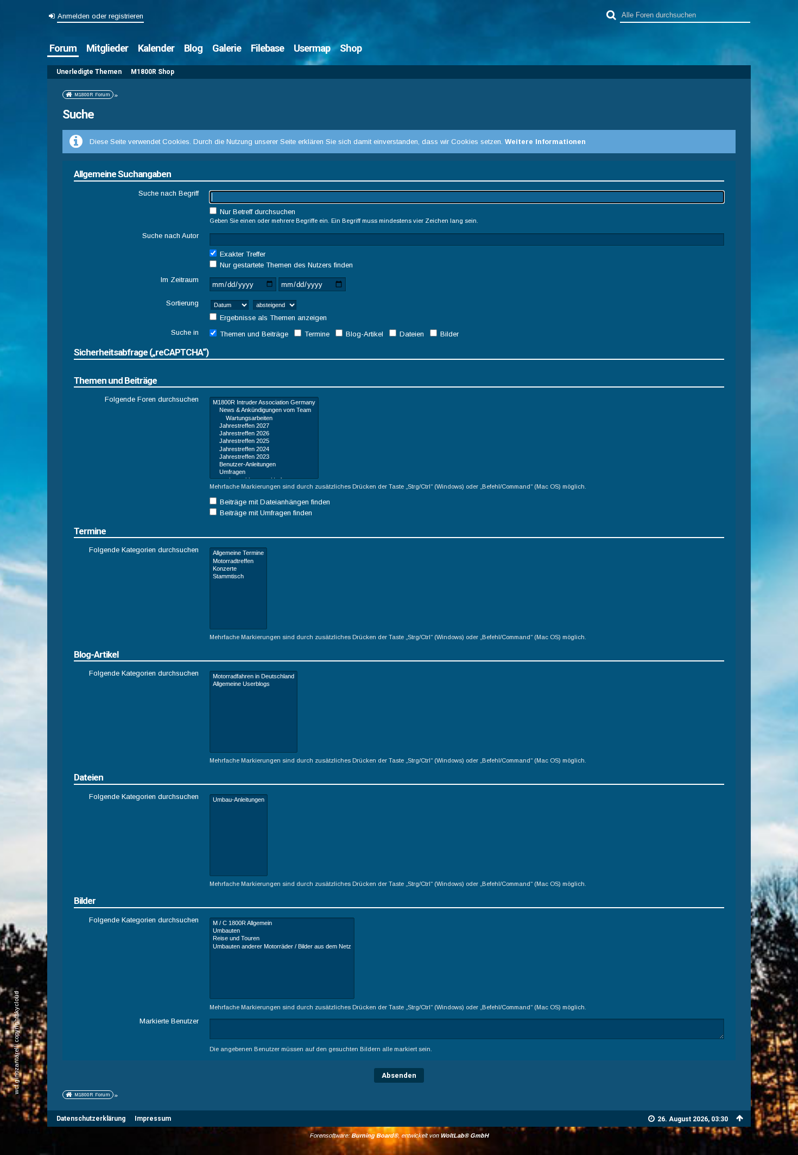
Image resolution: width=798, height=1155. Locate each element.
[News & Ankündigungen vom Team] (264, 410)
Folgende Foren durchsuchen (152, 399)
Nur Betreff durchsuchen (256, 212)
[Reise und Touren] (282, 938)
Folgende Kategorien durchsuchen (144, 550)
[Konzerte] (238, 569)
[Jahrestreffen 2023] (264, 457)
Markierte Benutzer (169, 1021)
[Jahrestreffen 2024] (264, 449)
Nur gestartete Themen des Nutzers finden (285, 265)
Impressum (153, 1118)
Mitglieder (107, 48)
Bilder (448, 334)
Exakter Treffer (241, 254)
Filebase (267, 48)
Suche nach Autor (170, 236)
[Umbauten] (282, 931)
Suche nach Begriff (168, 193)
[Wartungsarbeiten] (264, 418)
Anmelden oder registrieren (100, 16)
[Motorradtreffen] (238, 561)
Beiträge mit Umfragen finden (265, 513)
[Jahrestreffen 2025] (264, 441)
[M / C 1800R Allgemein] (282, 923)
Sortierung (182, 303)
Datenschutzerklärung (90, 1118)
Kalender (156, 48)
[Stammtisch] (238, 576)
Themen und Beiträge (253, 334)
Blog (193, 48)
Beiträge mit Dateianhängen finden (274, 502)
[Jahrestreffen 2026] (264, 434)
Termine (316, 334)
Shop (351, 48)
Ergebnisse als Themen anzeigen (272, 318)
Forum (63, 48)
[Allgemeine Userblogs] (253, 684)
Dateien (410, 334)
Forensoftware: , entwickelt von (399, 1135)
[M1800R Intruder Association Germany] (264, 403)
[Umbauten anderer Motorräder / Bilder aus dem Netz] (282, 947)
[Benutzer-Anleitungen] (264, 465)
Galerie (226, 48)
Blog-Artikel (363, 334)
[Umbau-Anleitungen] (238, 800)
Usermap (312, 48)
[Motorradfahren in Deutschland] (253, 676)
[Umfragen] (264, 472)
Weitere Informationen (545, 142)
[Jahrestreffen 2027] (264, 426)
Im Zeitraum (180, 280)
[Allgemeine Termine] (238, 553)
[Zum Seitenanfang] (739, 1118)
